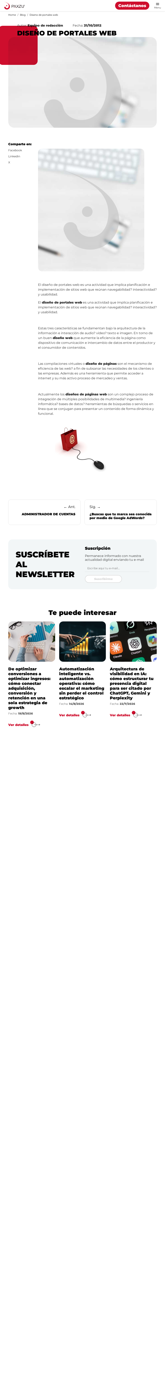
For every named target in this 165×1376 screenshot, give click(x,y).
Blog (23, 14)
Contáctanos (132, 5)
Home (12, 14)
